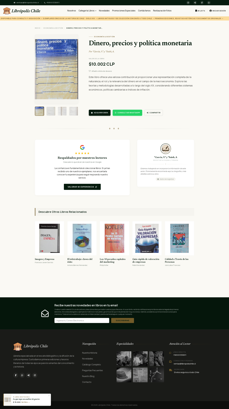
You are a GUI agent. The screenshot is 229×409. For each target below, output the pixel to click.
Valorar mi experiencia (81, 187)
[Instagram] (188, 2)
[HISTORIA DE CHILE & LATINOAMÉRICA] (123, 358)
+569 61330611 (53, 2)
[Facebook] (202, 2)
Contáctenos (144, 10)
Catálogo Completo (91, 364)
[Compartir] (195, 2)
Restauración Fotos (162, 10)
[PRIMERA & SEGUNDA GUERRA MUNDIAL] (140, 358)
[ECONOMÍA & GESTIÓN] (156, 374)
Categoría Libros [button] (87, 10)
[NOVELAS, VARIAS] (156, 358)
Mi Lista (201, 11)
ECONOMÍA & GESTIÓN (53, 28)
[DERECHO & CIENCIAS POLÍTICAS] (123, 374)
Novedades (104, 10)
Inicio (37, 28)
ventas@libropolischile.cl (27, 2)
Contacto (86, 382)
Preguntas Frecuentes (92, 370)
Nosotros (71, 10)
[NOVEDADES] (140, 374)
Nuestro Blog (88, 376)
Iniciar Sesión (219, 11)
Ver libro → (25, 402)
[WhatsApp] (209, 2)
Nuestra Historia (89, 352)
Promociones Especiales (123, 10)
